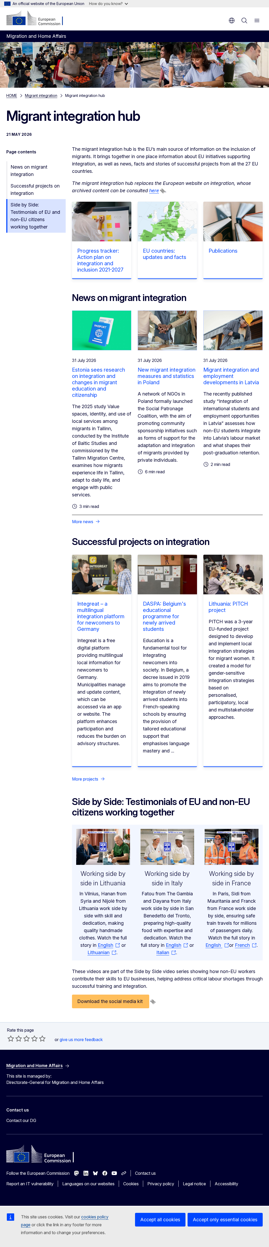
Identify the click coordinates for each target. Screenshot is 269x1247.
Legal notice (194, 1183)
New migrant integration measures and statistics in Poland (166, 376)
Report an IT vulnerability (30, 1183)
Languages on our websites (88, 1183)
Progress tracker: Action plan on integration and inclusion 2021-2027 (100, 260)
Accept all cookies (160, 1219)
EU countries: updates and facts (164, 254)
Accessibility (226, 1183)
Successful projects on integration (35, 189)
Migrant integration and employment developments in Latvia (231, 376)
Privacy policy (160, 1183)
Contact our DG (21, 1120)
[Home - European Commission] (38, 18)
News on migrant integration (29, 170)
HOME (11, 95)
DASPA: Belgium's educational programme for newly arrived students (164, 616)
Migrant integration (41, 95)
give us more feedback (81, 1039)
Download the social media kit (110, 1001)
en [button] (231, 20)
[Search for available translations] (162, 191)
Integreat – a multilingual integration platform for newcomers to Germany (101, 616)
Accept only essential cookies (225, 1219)
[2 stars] (15, 1038)
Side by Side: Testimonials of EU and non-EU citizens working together (35, 216)
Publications (223, 251)
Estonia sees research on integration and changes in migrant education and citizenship (98, 382)
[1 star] (11, 1038)
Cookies (131, 1183)
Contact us (145, 1173)
